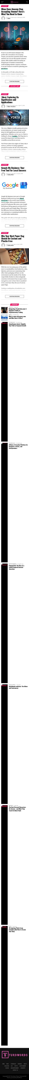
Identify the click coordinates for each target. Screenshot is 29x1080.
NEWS (7, 1064)
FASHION (7, 1068)
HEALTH (25, 1064)
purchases (4, 68)
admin (8, 18)
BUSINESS (20, 1064)
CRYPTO (16, 1066)
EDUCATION (7, 1066)
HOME (3, 1064)
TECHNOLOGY (13, 1064)
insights (14, 136)
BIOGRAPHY (23, 1068)
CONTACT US (15, 1070)
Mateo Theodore (11, 106)
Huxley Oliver (10, 174)
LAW (11, 1066)
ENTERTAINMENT (23, 1066)
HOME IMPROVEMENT (15, 1068)
